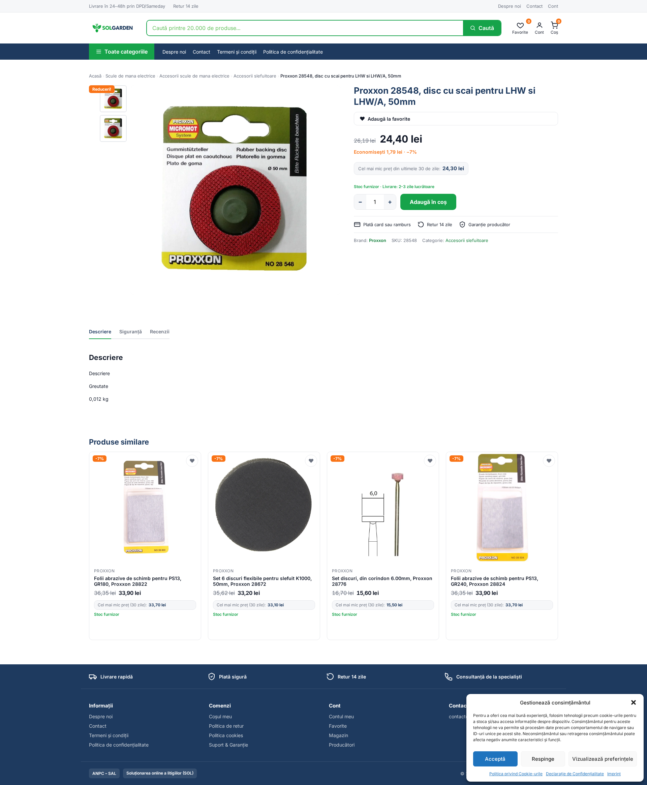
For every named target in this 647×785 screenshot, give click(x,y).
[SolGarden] (112, 28)
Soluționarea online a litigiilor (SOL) (159, 773)
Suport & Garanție (228, 745)
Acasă (95, 76)
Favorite (338, 726)
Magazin (338, 735)
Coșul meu (220, 716)
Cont (553, 6)
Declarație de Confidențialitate (575, 773)
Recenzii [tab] (160, 331)
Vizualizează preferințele (602, 759)
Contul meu (341, 716)
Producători (342, 745)
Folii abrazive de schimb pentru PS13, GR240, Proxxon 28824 (494, 581)
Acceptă (495, 759)
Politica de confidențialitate (293, 52)
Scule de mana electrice (130, 76)
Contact (534, 6)
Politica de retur (226, 726)
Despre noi (509, 6)
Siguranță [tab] (130, 331)
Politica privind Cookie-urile (516, 773)
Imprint (614, 773)
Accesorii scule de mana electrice (194, 76)
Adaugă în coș (428, 202)
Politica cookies (226, 735)
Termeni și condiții (236, 52)
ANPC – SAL (104, 773)
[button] (633, 702)
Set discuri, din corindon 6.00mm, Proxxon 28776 (382, 581)
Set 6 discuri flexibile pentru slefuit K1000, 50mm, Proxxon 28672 (262, 581)
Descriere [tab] (100, 331)
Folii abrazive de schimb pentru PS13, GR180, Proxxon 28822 (137, 581)
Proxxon (377, 240)
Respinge (543, 759)
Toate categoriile (126, 51)
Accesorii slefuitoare (255, 76)
